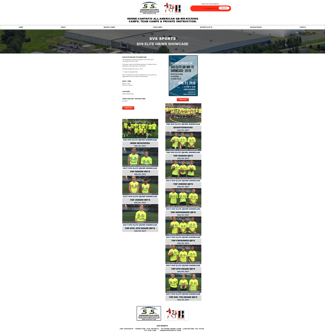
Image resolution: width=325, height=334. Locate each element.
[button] (109, 27)
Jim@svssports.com (170, 330)
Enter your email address (210, 4)
